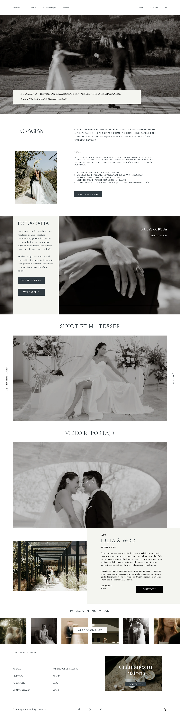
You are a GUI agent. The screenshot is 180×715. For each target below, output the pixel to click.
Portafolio (17, 7)
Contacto (154, 7)
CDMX (56, 689)
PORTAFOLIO (19, 682)
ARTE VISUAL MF (90, 630)
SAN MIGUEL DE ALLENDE (65, 668)
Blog (141, 7)
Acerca (66, 7)
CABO (55, 682)
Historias (32, 7)
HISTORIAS (18, 675)
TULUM (56, 676)
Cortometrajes (49, 7)
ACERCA (17, 668)
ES (166, 7)
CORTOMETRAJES (21, 689)
